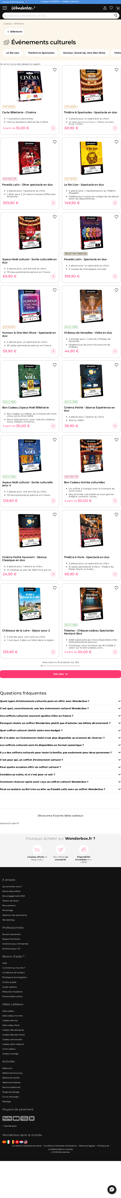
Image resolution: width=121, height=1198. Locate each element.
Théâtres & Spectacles (41, 52)
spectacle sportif (9, 823)
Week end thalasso (11, 1082)
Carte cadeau (8, 1049)
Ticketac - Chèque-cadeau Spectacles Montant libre (89, 632)
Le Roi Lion (12, 52)
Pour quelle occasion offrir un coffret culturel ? (30, 767)
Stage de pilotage (10, 1092)
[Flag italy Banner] (8, 1142)
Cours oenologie (10, 1097)
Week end (7, 1068)
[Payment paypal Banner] (7, 1120)
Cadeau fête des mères (13, 1035)
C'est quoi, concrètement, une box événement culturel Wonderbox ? (44, 708)
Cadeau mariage (10, 1053)
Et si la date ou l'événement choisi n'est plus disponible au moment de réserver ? (52, 738)
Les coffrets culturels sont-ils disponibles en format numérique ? (42, 745)
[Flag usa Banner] (25, 1142)
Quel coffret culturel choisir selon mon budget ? (31, 730)
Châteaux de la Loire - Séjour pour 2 (26, 630)
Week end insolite (11, 1078)
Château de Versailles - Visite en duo (88, 332)
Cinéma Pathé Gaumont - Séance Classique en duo (24, 559)
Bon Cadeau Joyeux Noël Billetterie (25, 407)
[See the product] (53, 128)
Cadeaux (8, 23)
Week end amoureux (12, 1073)
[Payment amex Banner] (24, 1120)
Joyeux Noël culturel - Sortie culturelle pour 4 (27, 484)
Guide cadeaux (9, 987)
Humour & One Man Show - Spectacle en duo (29, 334)
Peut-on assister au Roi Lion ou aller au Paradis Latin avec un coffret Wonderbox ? (52, 789)
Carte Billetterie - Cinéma (19, 112)
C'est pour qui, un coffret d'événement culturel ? (31, 760)
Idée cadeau (8, 1011)
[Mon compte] (105, 7)
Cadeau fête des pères (13, 1030)
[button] (111, 1189)
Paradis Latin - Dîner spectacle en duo (27, 184)
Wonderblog (8, 920)
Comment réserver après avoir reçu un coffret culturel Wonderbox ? (44, 782)
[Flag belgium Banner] (13, 1142)
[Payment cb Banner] (16, 1120)
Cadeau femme (9, 1020)
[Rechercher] (116, 16)
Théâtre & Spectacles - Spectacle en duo (90, 112)
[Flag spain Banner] (4, 1142)
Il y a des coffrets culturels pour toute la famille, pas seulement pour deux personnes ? (56, 752)
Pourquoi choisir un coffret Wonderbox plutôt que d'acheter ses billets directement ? (55, 723)
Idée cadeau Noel (10, 1025)
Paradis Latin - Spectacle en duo (85, 259)
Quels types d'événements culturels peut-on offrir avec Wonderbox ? (44, 701)
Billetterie (19, 23)
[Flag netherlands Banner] (21, 1142)
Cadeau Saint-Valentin (13, 1044)
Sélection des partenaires (14, 915)
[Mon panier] (118, 7)
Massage (6, 1101)
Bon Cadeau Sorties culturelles (84, 482)
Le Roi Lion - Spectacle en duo (84, 184)
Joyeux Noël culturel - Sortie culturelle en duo (29, 261)
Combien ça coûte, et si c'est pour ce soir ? (27, 774)
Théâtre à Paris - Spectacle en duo (86, 557)
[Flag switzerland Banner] (17, 1142)
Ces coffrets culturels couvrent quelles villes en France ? (36, 716)
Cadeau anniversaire (12, 1039)
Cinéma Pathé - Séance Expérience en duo (89, 409)
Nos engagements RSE (13, 896)
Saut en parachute (11, 1087)
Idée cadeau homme (12, 1016)
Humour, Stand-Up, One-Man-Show (84, 52)
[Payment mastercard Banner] (32, 1120)
